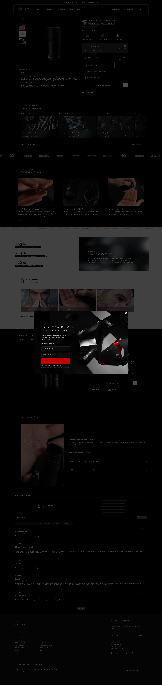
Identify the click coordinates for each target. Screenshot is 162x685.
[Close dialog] (126, 313)
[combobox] (55, 349)
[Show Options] (68, 349)
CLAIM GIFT (55, 361)
